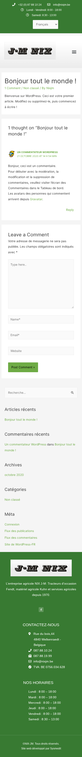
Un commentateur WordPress (37, 152)
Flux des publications (19, 531)
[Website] (41, 351)
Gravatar (36, 199)
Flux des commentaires (21, 537)
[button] (74, 51)
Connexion (12, 524)
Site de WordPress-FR (20, 544)
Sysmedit (55, 748)
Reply (70, 210)
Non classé (31, 88)
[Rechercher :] (41, 392)
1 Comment (13, 88)
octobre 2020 (14, 475)
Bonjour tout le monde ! (21, 419)
